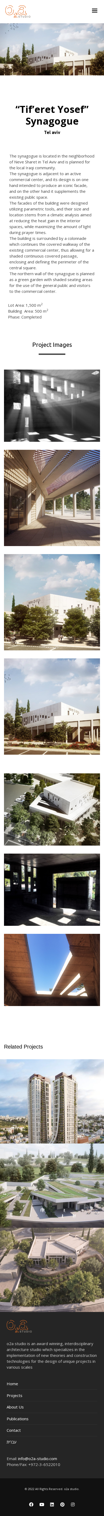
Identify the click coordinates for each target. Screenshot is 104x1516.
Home (12, 1383)
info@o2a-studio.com (37, 1458)
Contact (14, 1430)
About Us (15, 1407)
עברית (12, 1442)
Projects (14, 1395)
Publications (18, 1418)
